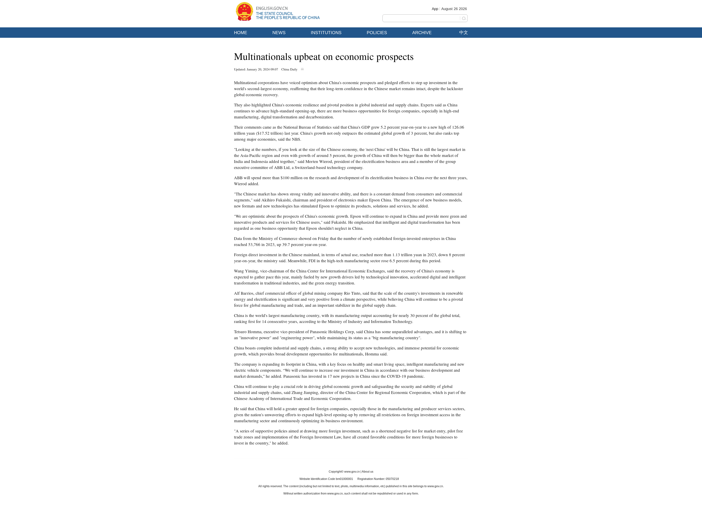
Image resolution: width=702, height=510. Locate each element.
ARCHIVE (422, 32)
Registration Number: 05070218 (378, 478)
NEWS (279, 32)
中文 (463, 32)
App (435, 9)
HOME (240, 32)
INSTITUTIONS (326, 32)
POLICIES (377, 32)
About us (367, 471)
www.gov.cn (352, 471)
